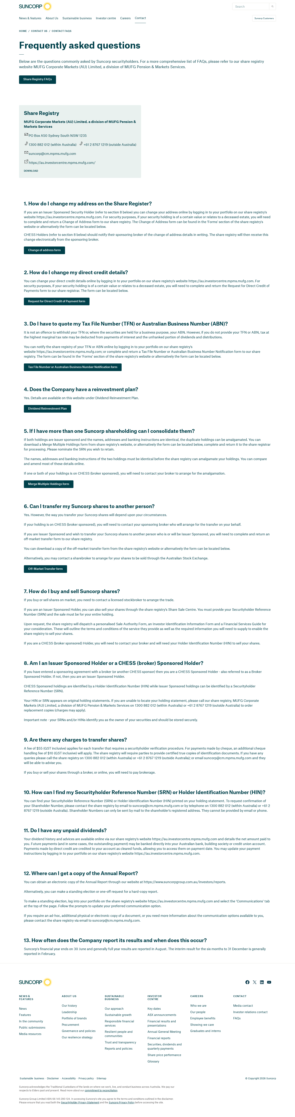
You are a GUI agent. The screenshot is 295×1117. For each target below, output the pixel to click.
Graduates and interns (205, 1031)
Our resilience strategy (77, 1037)
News (23, 1008)
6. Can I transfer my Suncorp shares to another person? (89, 506)
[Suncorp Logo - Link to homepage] (36, 6)
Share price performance (164, 1055)
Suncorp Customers (264, 18)
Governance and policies (79, 1031)
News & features (30, 18)
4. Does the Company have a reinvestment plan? (81, 389)
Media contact (243, 1005)
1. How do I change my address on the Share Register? (88, 203)
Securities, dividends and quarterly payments (165, 1046)
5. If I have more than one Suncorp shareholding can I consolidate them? (109, 431)
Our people (197, 1012)
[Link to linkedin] (262, 982)
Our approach (114, 1008)
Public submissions (32, 1027)
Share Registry (41, 113)
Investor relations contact (250, 1012)
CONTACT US (39, 31)
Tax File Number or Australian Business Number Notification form (72, 367)
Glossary (153, 1061)
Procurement (70, 1024)
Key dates (154, 1008)
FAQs (237, 1018)
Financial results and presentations (162, 1023)
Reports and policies (118, 1048)
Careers (125, 18)
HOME (23, 31)
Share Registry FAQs (37, 79)
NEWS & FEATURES (26, 997)
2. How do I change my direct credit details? (76, 272)
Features (25, 1015)
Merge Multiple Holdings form (48, 484)
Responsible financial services (120, 1023)
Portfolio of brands (74, 1018)
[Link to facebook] (247, 982)
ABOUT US (69, 996)
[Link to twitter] (254, 982)
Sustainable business (77, 18)
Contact (140, 18)
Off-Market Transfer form (45, 569)
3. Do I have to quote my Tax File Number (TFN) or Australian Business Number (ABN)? (126, 324)
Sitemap (101, 1078)
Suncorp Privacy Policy (121, 1102)
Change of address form (44, 250)
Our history (69, 1005)
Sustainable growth (118, 1015)
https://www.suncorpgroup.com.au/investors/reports (184, 882)
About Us (52, 18)
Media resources (30, 1034)
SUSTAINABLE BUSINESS (115, 997)
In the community (31, 1021)
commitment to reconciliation (101, 1090)
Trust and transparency (120, 1042)
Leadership (69, 1012)
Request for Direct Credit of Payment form (56, 301)
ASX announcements (162, 1015)
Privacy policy (86, 1078)
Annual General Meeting (164, 1031)
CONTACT (240, 996)
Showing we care (202, 1024)
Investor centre (106, 18)
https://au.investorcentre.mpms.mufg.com (69, 217)
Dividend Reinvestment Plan (47, 408)
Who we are (198, 1005)
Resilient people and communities (119, 1034)
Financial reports (159, 1038)
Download (31, 171)
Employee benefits (202, 1018)
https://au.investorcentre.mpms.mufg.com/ (62, 162)
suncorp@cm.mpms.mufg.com (52, 153)
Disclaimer (53, 1078)
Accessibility (69, 1078)
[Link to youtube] (269, 982)
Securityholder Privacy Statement (80, 1102)
